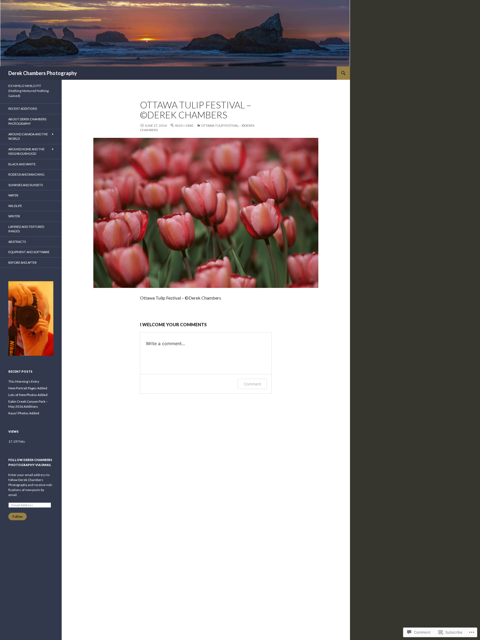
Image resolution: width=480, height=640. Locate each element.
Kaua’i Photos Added (23, 413)
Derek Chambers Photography (42, 73)
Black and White (22, 164)
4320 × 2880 (184, 125)
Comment (252, 384)
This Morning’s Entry (23, 381)
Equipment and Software (28, 252)
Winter (14, 216)
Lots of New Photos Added (28, 395)
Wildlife (15, 206)
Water (13, 195)
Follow (17, 516)
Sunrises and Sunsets (25, 185)
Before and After (22, 262)
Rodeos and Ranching (26, 174)
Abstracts (17, 241)
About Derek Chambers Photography (27, 121)
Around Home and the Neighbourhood (26, 151)
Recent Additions (22, 108)
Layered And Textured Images (26, 229)
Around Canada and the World (28, 136)
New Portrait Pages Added (27, 388)
